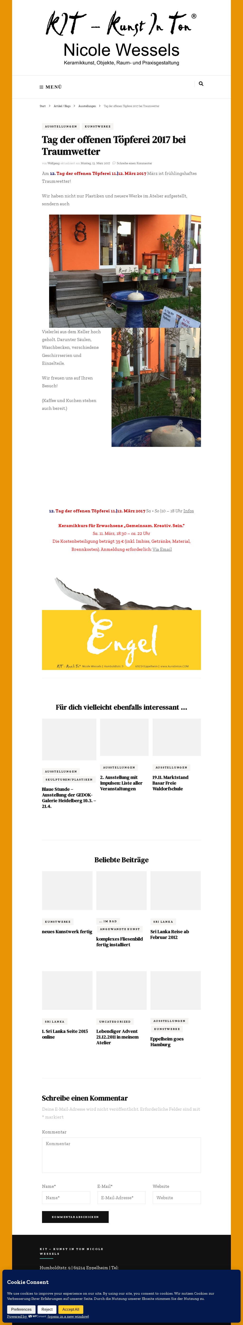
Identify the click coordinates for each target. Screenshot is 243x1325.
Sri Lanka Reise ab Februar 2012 (169, 934)
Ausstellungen (61, 126)
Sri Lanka (163, 921)
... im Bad (108, 921)
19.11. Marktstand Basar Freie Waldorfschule (170, 783)
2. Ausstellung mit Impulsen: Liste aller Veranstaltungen (121, 783)
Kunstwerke (98, 126)
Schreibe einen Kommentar (134, 163)
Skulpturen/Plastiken (69, 779)
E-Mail (105, 1186)
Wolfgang (53, 163)
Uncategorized (115, 1021)
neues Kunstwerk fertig (67, 931)
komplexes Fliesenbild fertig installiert (119, 942)
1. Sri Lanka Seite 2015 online (65, 1034)
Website (161, 1186)
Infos (188, 511)
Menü (54, 86)
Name (49, 1186)
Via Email (162, 549)
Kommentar (54, 1132)
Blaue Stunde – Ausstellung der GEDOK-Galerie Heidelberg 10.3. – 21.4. (69, 798)
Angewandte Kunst (120, 929)
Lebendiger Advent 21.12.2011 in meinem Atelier (117, 1037)
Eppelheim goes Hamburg (167, 1041)
